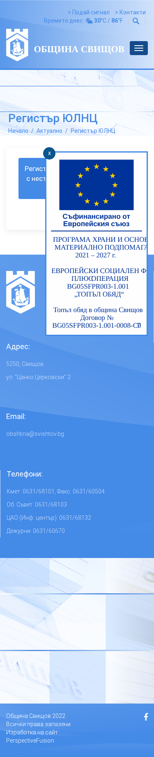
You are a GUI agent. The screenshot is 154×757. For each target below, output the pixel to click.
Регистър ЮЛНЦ (93, 130)
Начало (18, 130)
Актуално (49, 130)
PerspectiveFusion (30, 740)
